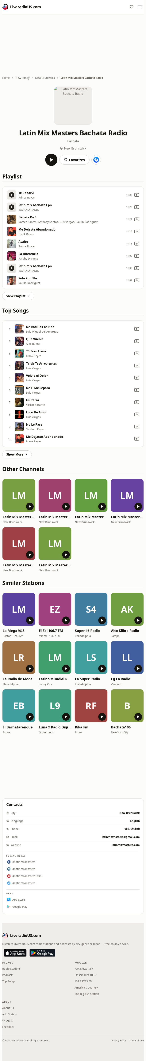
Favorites (77, 160)
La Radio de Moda (18, 679)
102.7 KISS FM (83, 981)
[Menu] (140, 7)
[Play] (51, 160)
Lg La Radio (120, 679)
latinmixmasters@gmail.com (121, 837)
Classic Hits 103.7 (86, 975)
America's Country (86, 987)
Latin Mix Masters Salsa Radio (127, 516)
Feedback (8, 1027)
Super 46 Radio (87, 630)
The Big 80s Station (87, 994)
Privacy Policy (119, 1040)
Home (6, 78)
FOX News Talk (84, 968)
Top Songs (8, 981)
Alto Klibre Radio (125, 630)
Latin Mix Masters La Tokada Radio (19, 516)
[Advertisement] (73, 45)
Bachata (73, 141)
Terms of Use (137, 1040)
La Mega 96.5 (14, 630)
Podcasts (7, 975)
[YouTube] (136, 195)
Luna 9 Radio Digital (55, 727)
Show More (14, 454)
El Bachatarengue (18, 727)
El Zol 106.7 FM (51, 630)
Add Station (9, 1014)
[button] (18, 495)
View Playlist (15, 296)
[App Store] (15, 953)
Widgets (7, 1020)
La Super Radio (87, 679)
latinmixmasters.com (126, 845)
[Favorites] (131, 7)
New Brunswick (45, 78)
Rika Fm (81, 727)
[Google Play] (42, 953)
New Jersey (22, 78)
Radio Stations (11, 968)
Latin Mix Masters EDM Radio (91, 516)
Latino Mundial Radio (55, 679)
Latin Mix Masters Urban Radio (19, 565)
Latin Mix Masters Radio (55, 516)
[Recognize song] (96, 160)
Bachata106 (121, 727)
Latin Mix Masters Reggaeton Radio (55, 565)
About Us (8, 1008)
